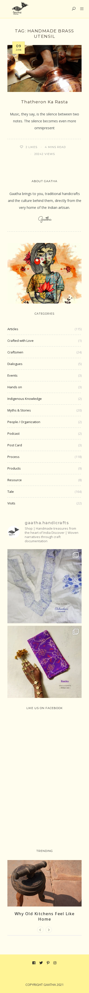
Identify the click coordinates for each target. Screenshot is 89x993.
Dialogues (14, 364)
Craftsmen (15, 352)
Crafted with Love (20, 340)
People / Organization (23, 422)
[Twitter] (41, 962)
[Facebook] (34, 962)
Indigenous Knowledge (24, 398)
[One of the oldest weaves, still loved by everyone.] (44, 663)
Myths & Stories (19, 410)
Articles (12, 329)
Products (14, 468)
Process (13, 456)
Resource (14, 480)
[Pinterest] (48, 962)
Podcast (13, 433)
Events (12, 375)
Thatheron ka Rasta (44, 101)
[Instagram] (55, 962)
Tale (10, 491)
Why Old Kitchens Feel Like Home (45, 916)
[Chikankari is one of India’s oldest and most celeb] (44, 586)
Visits (11, 503)
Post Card (14, 445)
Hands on (14, 387)
